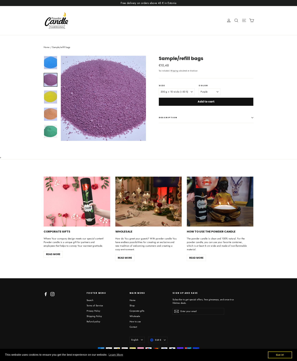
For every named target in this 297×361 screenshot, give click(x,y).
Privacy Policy (93, 310)
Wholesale (135, 316)
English (134, 339)
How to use (135, 321)
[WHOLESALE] (148, 202)
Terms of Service (95, 305)
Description (168, 117)
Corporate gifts (137, 310)
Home (47, 47)
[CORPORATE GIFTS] (77, 202)
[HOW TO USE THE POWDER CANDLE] (220, 202)
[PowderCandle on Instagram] (52, 294)
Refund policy (93, 321)
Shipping (174, 70)
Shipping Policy (94, 316)
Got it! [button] (280, 354)
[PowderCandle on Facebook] (46, 294)
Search (90, 300)
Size (162, 85)
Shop (132, 305)
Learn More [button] (116, 354)
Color (203, 85)
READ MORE (53, 254)
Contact (133, 326)
